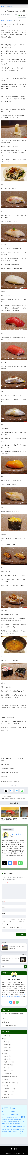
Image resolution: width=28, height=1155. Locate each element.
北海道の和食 (4, 1119)
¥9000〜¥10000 (21, 798)
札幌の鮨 (12, 1123)
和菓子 (5, 1079)
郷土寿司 (7, 1047)
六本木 (19, 1117)
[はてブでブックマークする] (16, 790)
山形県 (15, 1121)
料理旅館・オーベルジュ (9, 1076)
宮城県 (8, 1121)
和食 (4, 1053)
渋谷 (3, 1129)
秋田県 (13, 1131)
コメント (5, 882)
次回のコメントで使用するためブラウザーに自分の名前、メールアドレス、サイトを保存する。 (15, 920)
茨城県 (21, 1131)
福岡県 (9, 1131)
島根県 (3, 1123)
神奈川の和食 (16, 1129)
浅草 (24, 1126)
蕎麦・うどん (8, 1070)
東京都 (7, 798)
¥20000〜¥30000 (8, 1114)
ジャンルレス (6, 1073)
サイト (3, 913)
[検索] (25, 966)
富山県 (12, 1121)
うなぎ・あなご (9, 1061)
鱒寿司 (17, 1133)
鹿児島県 (22, 1133)
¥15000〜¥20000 (8, 1111)
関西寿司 (7, 1044)
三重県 (21, 1114)
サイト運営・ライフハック (10, 1082)
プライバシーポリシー (8, 1019)
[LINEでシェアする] (22, 790)
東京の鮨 (13, 798)
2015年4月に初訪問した (7, 20)
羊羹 (16, 1131)
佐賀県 (16, 1117)
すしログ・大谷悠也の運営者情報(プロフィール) (13, 1015)
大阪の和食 (10, 1119)
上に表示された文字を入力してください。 (13, 927)
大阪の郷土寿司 (17, 1119)
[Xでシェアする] (6, 790)
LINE (20, 865)
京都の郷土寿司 (6, 1117)
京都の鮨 (12, 1117)
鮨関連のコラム (9, 1091)
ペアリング (6, 1035)
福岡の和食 (22, 1129)
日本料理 (7, 1056)
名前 (3, 901)
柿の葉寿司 (19, 1126)
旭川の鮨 (7, 1123)
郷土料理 (7, 1059)
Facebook (10, 865)
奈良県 (4, 1121)
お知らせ (5, 1097)
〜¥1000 (17, 1114)
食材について (8, 1094)
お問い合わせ (5, 1022)
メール (4, 907)
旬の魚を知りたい (9, 1088)
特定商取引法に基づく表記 (9, 1025)
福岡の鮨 (4, 1131)
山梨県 (19, 1121)
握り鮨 (9, 796)
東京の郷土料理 (18, 1123)
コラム (5, 1085)
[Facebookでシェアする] (11, 790)
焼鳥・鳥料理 (8, 1064)
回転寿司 (7, 1050)
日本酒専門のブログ (18, 996)
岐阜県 (22, 1121)
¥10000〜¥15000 (8, 1108)
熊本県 (6, 1129)
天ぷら (6, 1067)
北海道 (23, 1117)
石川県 (10, 1129)
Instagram (15, 865)
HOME (14, 1149)
